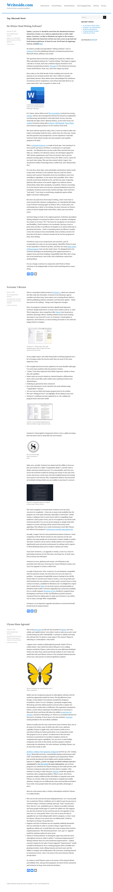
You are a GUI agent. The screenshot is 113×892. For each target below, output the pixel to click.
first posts (37, 630)
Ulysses (58, 312)
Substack (94, 40)
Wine (43, 586)
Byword (55, 771)
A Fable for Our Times (89, 33)
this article (44, 764)
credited (29, 123)
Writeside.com (20, 4)
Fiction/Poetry (57, 6)
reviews (29, 116)
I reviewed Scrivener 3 (38, 145)
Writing (96, 6)
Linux (12, 38)
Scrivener (30, 51)
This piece (53, 66)
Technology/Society (84, 6)
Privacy (103, 6)
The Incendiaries (54, 113)
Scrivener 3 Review (16, 287)
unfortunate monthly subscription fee (59, 529)
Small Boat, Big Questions (90, 29)
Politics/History (69, 6)
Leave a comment (12, 305)
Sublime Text (38, 752)
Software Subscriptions (13, 638)
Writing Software (16, 640)
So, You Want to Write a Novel (91, 25)
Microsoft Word (11, 299)
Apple (8, 38)
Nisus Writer (69, 123)
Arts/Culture (45, 6)
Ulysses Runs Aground (18, 624)
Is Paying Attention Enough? (91, 31)
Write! (29, 754)
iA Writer (51, 123)
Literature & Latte (49, 591)
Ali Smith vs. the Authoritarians (91, 27)
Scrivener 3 (56, 292)
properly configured (51, 752)
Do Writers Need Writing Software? (24, 26)
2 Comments (10, 44)
